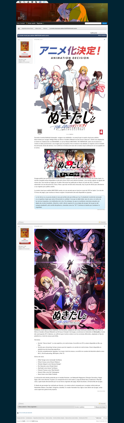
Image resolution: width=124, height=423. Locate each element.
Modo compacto (102, 35)
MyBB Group (35, 421)
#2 (104, 226)
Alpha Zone (38, 28)
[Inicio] (19, 28)
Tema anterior (23, 406)
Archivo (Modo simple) (58, 418)
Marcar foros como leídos (71, 418)
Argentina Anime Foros (27, 28)
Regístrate (39, 23)
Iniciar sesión (31, 23)
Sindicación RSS (83, 418)
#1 (104, 39)
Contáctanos (29, 418)
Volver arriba (49, 418)
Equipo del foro (21, 418)
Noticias (45, 28)
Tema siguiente (32, 406)
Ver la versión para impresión (25, 412)
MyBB (23, 421)
